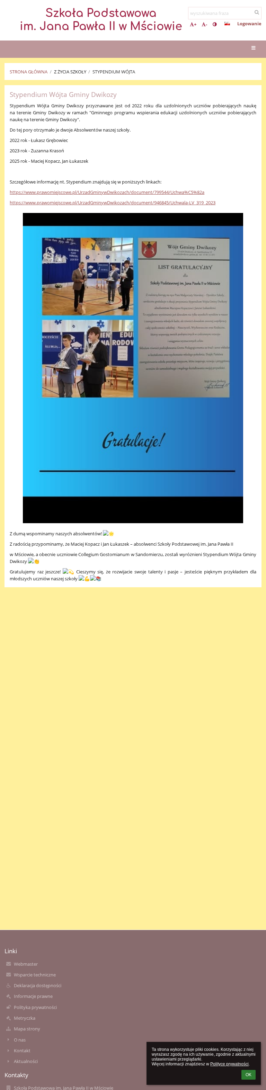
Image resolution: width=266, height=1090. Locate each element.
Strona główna (28, 72)
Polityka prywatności (35, 1007)
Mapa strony (27, 1029)
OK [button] (248, 1074)
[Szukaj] (257, 12)
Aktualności (26, 1061)
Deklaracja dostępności (37, 985)
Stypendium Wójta (113, 72)
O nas (20, 1040)
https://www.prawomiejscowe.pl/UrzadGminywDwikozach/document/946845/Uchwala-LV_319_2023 (112, 202)
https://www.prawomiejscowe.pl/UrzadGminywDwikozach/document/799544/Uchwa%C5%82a (107, 192)
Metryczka (24, 1018)
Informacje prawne (33, 996)
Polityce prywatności (229, 1064)
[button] (215, 24)
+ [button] (195, 24)
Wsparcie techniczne (35, 975)
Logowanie (249, 23)
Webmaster (26, 964)
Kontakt (22, 1050)
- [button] (206, 24)
